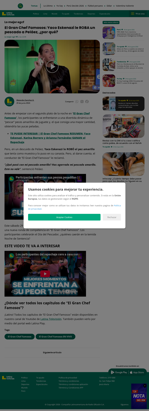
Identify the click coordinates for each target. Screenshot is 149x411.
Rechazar (111, 217)
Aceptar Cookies (64, 217)
